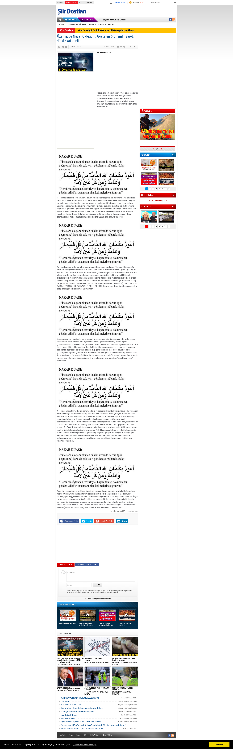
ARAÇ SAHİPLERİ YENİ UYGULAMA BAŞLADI (96, 691)
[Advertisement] (76, 111)
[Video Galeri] (87, 20)
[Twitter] (63, 47)
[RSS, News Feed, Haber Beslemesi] (173, 19)
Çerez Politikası (107, 735)
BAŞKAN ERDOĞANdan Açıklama (68, 689)
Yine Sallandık (65, 701)
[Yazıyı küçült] (129, 47)
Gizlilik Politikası (95, 735)
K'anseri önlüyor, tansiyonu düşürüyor (106, 624)
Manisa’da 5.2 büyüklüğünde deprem (96, 660)
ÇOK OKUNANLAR (147, 195)
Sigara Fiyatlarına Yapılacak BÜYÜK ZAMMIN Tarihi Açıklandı (81, 722)
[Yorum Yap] (118, 47)
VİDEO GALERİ (146, 207)
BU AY (151, 201)
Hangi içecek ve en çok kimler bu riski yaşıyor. (87, 624)
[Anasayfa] (60, 20)
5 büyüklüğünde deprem (69, 715)
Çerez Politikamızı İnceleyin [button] (84, 745)
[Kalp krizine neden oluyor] (149, 165)
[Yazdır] (124, 47)
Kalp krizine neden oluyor (67, 623)
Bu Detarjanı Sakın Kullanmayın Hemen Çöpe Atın (77, 712)
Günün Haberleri (71, 2)
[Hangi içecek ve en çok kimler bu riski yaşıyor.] (166, 165)
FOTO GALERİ (145, 155)
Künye (71, 735)
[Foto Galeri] (71, 20)
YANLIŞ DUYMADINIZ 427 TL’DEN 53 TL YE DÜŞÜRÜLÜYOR (80, 698)
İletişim (78, 735)
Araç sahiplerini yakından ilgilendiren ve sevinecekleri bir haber (82, 708)
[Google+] (66, 47)
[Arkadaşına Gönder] (121, 47)
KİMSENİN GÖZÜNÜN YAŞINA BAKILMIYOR (122, 691)
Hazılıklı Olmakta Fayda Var (70, 718)
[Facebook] (59, 47)
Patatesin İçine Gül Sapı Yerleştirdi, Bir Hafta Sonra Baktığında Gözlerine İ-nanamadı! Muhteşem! (93, 725)
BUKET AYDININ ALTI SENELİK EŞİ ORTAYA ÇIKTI (120, 20)
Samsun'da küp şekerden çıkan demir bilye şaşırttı (124, 661)
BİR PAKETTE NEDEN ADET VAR (71, 705)
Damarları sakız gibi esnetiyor (125, 624)
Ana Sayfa (60, 2)
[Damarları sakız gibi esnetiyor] (166, 178)
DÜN (165, 201)
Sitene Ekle (88, 2)
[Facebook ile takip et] (170, 19)
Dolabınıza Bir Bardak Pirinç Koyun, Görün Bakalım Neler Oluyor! (82, 729)
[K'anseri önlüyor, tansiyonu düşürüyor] (149, 178)
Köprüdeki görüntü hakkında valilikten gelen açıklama (106, 30)
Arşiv (80, 2)
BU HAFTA (158, 201)
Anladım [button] (219, 745)
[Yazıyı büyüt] (135, 47)
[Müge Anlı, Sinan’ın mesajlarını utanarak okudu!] (149, 216)
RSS (85, 735)
